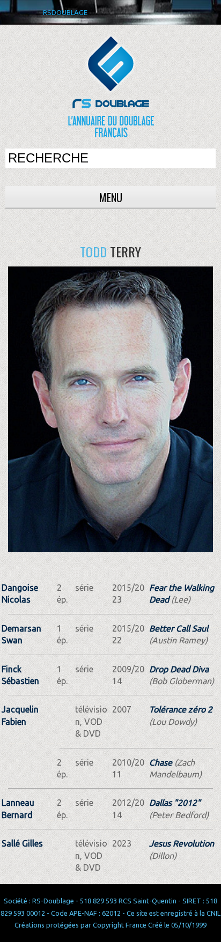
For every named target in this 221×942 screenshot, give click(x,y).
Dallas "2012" (175, 802)
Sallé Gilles (22, 843)
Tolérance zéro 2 (180, 709)
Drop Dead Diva (179, 669)
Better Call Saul (178, 628)
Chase (160, 762)
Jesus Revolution (181, 843)
